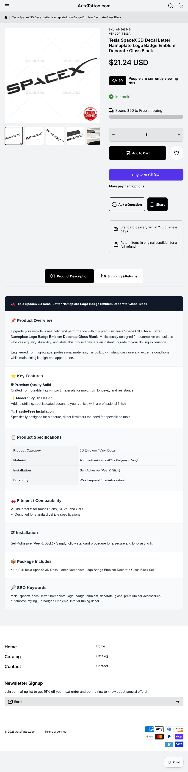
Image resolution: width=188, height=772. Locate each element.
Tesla (126, 33)
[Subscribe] (177, 701)
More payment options (126, 186)
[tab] (119, 276)
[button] (181, 5)
